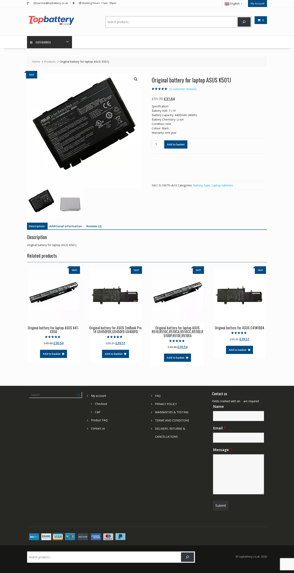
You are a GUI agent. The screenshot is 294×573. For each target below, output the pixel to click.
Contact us (98, 428)
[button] (135, 79)
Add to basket (176, 144)
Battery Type (201, 185)
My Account (257, 3)
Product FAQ (99, 420)
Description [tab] (37, 226)
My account (98, 396)
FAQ (158, 396)
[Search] (244, 22)
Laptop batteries (222, 185)
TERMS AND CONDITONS (172, 420)
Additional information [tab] (65, 226)
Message (222, 449)
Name (218, 406)
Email (219, 428)
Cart (97, 412)
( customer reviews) (183, 89)
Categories (43, 42)
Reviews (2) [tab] (93, 226)
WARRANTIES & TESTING (171, 412)
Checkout (101, 404)
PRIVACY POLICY (166, 404)
